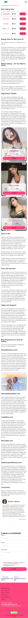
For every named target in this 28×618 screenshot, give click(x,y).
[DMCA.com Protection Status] (14, 612)
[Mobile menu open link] (26, 2)
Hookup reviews (5, 592)
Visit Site (14, 158)
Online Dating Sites (6, 597)
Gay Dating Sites (5, 590)
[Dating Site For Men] (13, 2)
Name (3, 535)
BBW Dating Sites (5, 588)
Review (3, 599)
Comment (4, 549)
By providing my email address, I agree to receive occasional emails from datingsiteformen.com (13, 564)
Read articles (22, 519)
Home (2, 5)
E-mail (3, 542)
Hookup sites (4, 595)
